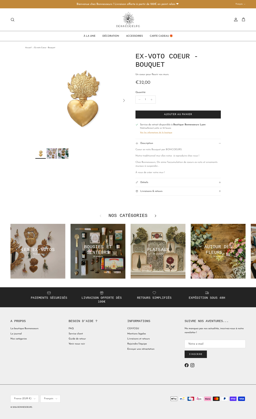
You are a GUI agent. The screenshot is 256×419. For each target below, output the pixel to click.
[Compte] (235, 20)
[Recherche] (12, 20)
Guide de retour (77, 338)
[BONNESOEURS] (128, 19)
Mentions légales (136, 333)
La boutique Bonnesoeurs (24, 328)
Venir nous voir (77, 344)
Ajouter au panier (178, 114)
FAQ (71, 328)
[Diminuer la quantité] (139, 99)
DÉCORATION (110, 36)
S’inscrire (195, 354)
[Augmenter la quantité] (152, 99)
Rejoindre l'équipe (137, 344)
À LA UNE (89, 36)
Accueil (28, 48)
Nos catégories (18, 338)
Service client (76, 333)
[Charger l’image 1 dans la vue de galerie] (81, 98)
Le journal (16, 333)
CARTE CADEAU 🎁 (161, 36)
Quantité (140, 92)
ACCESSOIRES (134, 36)
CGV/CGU (133, 328)
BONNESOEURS (24, 407)
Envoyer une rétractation (140, 349)
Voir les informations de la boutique (156, 133)
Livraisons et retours (138, 338)
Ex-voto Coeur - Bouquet (44, 48)
